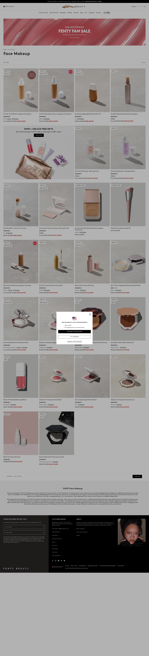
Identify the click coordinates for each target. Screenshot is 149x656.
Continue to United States (74, 331)
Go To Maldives (74, 336)
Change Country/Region (74, 341)
